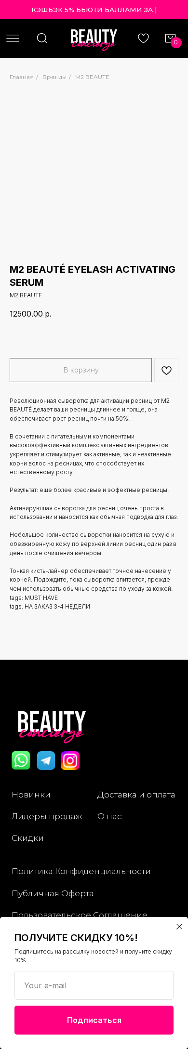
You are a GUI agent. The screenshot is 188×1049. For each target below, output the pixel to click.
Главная (22, 76)
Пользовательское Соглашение (80, 915)
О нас (109, 816)
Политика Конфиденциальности (81, 871)
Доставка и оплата (136, 794)
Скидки (28, 838)
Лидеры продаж (47, 816)
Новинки (31, 794)
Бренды (54, 76)
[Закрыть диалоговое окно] (179, 926)
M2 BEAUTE (92, 76)
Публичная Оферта (53, 893)
